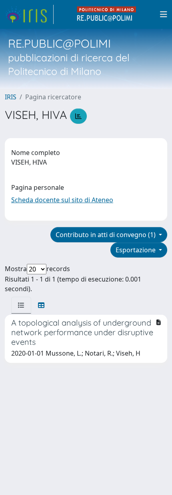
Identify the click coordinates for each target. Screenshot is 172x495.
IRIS (10, 97)
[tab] (21, 305)
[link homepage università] (107, 14)
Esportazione (136, 249)
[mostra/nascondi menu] (163, 14)
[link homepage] (29, 14)
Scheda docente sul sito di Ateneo (62, 199)
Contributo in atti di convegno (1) (106, 234)
